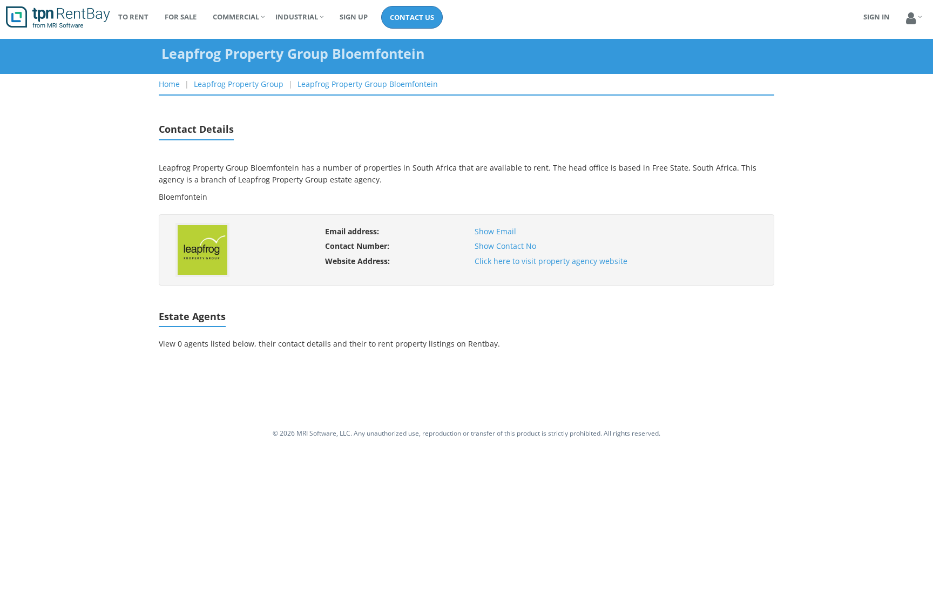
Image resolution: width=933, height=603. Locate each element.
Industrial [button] (296, 17)
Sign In (876, 17)
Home (169, 84)
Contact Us (412, 17)
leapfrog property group (238, 84)
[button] (911, 18)
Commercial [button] (236, 17)
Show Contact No (505, 246)
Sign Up (354, 17)
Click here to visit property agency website (551, 261)
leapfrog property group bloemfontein (368, 84)
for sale (181, 17)
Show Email (495, 231)
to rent (133, 17)
